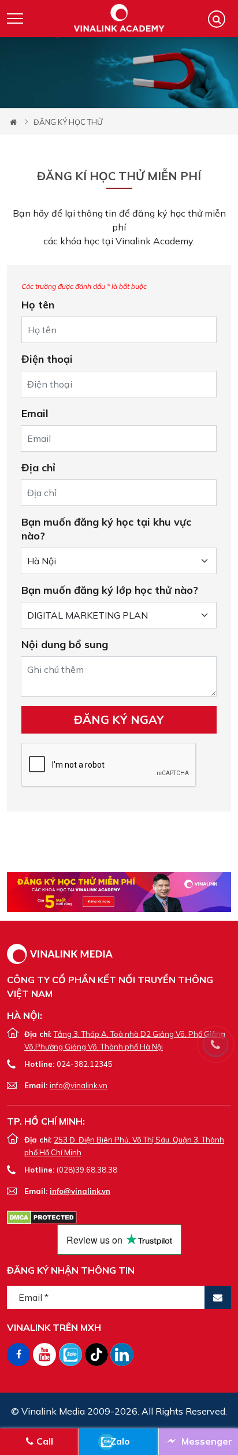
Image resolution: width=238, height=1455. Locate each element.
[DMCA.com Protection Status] (42, 1216)
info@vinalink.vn (78, 1085)
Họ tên (37, 304)
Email (35, 413)
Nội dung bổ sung (64, 644)
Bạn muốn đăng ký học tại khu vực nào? (106, 528)
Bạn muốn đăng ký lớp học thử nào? (109, 590)
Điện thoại (47, 359)
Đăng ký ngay (119, 719)
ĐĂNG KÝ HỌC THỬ (68, 121)
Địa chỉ (38, 467)
